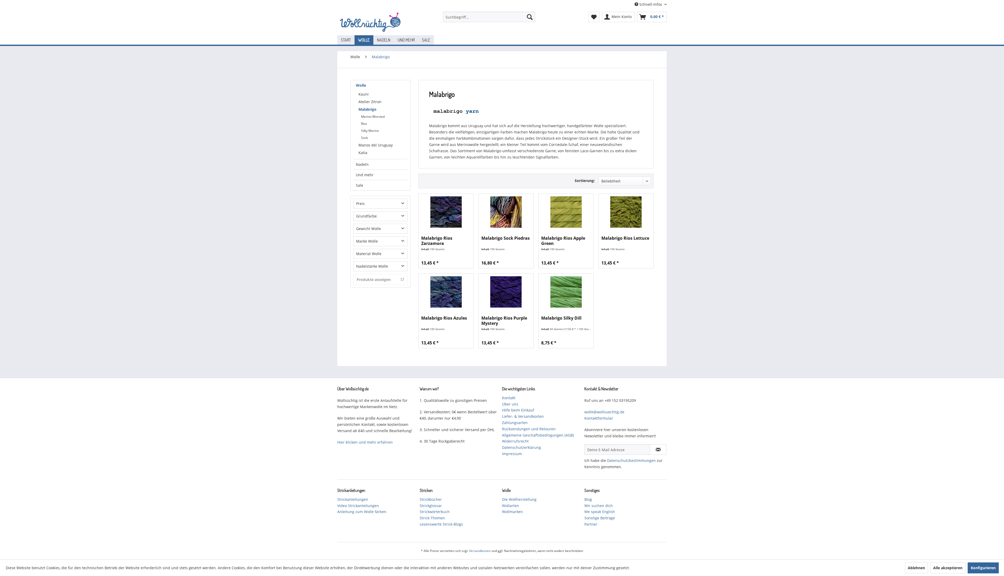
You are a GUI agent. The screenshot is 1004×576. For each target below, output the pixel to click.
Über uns (510, 404)
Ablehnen (916, 567)
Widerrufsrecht (515, 441)
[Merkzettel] (594, 17)
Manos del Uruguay (375, 145)
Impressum (512, 453)
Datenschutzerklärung (521, 447)
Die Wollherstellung (519, 499)
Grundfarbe (366, 216)
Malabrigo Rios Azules (444, 318)
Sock (364, 138)
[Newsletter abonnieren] (658, 449)
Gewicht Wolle (368, 228)
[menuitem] (489, 17)
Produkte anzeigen (374, 279)
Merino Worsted (373, 116)
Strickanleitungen (352, 499)
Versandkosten (480, 551)
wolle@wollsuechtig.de (604, 411)
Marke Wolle (367, 241)
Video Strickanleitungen (358, 505)
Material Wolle (368, 253)
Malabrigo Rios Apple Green (563, 241)
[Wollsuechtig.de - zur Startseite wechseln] (371, 22)
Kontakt (508, 397)
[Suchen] (529, 17)
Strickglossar (431, 505)
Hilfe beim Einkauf (518, 410)
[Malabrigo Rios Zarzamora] (446, 212)
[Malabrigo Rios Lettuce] (626, 212)
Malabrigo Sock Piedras (505, 238)
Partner (590, 524)
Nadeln (362, 164)
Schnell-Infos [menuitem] (650, 4)
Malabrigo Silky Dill (561, 318)
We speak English (599, 511)
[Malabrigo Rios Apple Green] (566, 212)
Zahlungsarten (515, 422)
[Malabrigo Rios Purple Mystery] (506, 292)
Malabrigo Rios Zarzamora (436, 241)
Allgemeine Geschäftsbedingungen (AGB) (538, 435)
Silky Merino (370, 130)
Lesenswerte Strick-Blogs (441, 524)
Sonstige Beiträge (599, 517)
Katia (362, 152)
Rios (364, 123)
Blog (588, 499)
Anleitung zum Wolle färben (361, 511)
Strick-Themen (432, 517)
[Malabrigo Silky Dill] (566, 292)
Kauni (363, 94)
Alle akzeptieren (947, 567)
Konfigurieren (983, 567)
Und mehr (365, 174)
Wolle (361, 85)
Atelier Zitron (369, 101)
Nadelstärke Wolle (372, 266)
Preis (360, 203)
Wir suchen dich (598, 505)
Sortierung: (585, 180)
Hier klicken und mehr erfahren (365, 442)
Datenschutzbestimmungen (631, 460)
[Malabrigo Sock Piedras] (506, 212)
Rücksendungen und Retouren (529, 428)
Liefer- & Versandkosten (523, 416)
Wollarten (510, 505)
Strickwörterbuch (435, 511)
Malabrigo (367, 109)
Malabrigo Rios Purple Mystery (504, 320)
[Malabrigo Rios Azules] (446, 292)
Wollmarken (512, 511)
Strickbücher (431, 499)
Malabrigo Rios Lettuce (625, 238)
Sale (359, 185)
